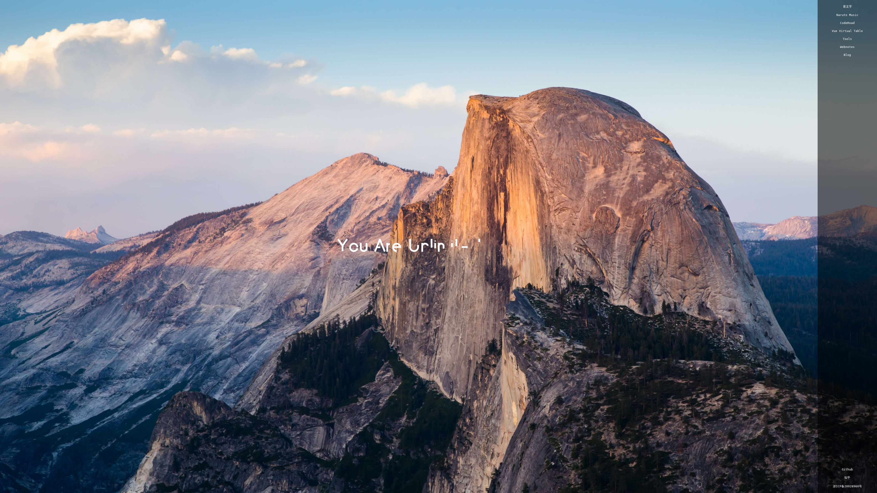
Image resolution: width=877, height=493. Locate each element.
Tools (847, 39)
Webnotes (847, 47)
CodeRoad (847, 23)
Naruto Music (847, 15)
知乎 (847, 477)
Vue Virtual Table (847, 31)
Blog (847, 55)
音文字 (847, 6)
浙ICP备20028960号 (847, 486)
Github (847, 469)
